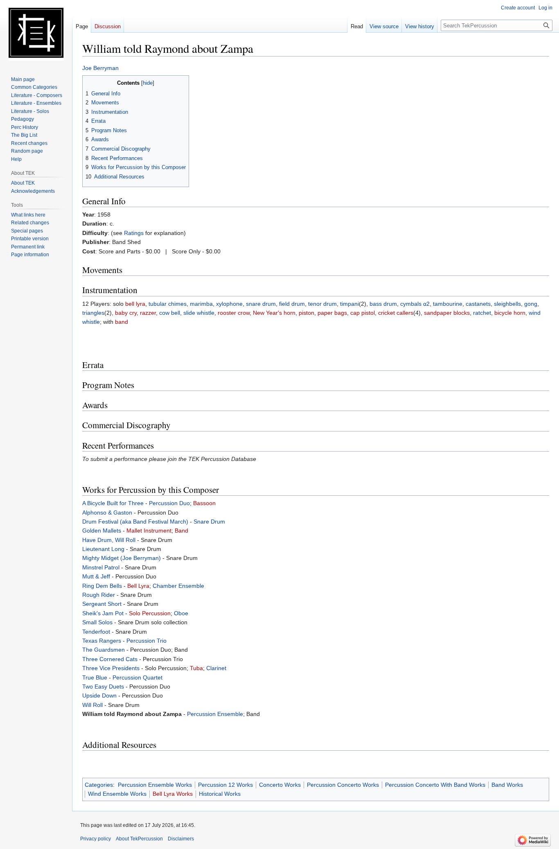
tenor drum (322, 303)
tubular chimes (168, 303)
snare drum (261, 303)
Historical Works (220, 793)
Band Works (507, 784)
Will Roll (92, 705)
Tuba (196, 668)
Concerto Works (280, 784)
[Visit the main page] (36, 32)
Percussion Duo (169, 503)
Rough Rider (98, 595)
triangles (93, 312)
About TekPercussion (139, 839)
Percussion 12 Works (225, 784)
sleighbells (507, 303)
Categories (99, 784)
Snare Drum (209, 521)
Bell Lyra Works (173, 793)
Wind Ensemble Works (117, 793)
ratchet (482, 312)
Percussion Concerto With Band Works (435, 784)
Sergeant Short (102, 604)
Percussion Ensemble (215, 714)
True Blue (94, 677)
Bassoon (204, 503)
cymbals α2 (415, 303)
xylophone (229, 303)
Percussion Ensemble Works (155, 784)
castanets (478, 303)
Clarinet (216, 668)
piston (306, 312)
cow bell (169, 312)
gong (530, 303)
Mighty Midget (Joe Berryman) (121, 558)
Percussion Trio (146, 640)
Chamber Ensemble (178, 586)
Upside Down (99, 695)
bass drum (383, 303)
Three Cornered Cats (109, 659)
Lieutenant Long (103, 549)
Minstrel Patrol (100, 567)
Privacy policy (95, 839)
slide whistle (198, 312)
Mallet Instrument (148, 530)
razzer (148, 312)
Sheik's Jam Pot (103, 613)
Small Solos (97, 622)
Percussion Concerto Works (343, 784)
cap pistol (362, 312)
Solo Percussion (150, 613)
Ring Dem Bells (102, 586)
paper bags (332, 312)
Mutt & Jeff (96, 576)
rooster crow (234, 312)
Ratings (134, 233)
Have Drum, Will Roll (108, 540)
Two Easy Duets (103, 686)
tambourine (447, 303)
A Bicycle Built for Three (113, 503)
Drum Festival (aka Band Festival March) (135, 521)
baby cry (126, 312)
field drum (292, 303)
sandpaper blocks (447, 312)
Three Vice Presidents (111, 668)
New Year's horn (274, 312)
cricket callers (395, 312)
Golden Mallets (101, 530)
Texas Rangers (101, 640)
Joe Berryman (100, 68)
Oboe (181, 613)
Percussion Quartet (137, 677)
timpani (349, 303)
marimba (201, 303)
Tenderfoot (96, 631)
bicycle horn (509, 312)
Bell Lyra (138, 586)
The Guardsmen (103, 649)
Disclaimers (181, 839)
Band (181, 530)
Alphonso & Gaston (107, 512)
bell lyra (135, 303)
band (121, 321)
